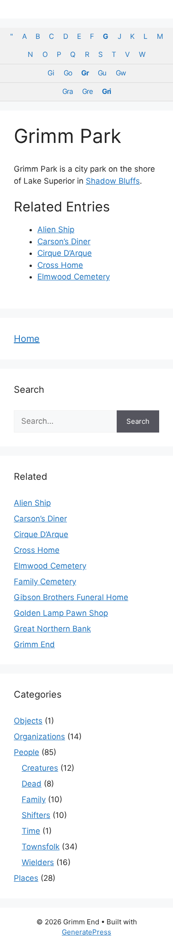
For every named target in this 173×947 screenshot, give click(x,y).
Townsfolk (41, 846)
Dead (32, 783)
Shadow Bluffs (113, 181)
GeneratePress (86, 932)
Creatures (40, 768)
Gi (51, 72)
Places (26, 878)
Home (27, 338)
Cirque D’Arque (64, 253)
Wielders (38, 862)
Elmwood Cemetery (73, 276)
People (26, 752)
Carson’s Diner (63, 241)
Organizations (39, 736)
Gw (120, 72)
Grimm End (34, 644)
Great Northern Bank (52, 628)
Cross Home (60, 265)
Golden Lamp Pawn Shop (61, 613)
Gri (106, 91)
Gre (87, 91)
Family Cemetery (45, 581)
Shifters (36, 815)
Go (68, 72)
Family (34, 799)
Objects (28, 720)
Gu (102, 72)
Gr (85, 72)
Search (137, 421)
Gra (67, 91)
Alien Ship (55, 229)
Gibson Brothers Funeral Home (71, 597)
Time (31, 831)
